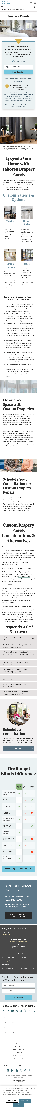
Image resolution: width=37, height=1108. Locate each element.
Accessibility (18, 1052)
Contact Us (17, 748)
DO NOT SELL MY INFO (18, 1055)
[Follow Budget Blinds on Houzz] (16, 1011)
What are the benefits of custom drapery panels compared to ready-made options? (18, 654)
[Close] (35, 1088)
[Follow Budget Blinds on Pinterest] (29, 1011)
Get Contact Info (17, 9)
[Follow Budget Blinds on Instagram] (4, 1011)
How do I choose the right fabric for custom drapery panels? (18, 645)
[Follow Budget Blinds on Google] (12, 1011)
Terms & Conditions (18, 1049)
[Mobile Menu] (35, 3)
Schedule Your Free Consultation (18, 915)
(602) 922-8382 (34, 7)
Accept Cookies (18, 1105)
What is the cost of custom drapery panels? (14, 685)
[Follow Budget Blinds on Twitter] (34, 1011)
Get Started (18, 72)
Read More (6, 962)
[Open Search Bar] (31, 3)
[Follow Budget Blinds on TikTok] (29, 1070)
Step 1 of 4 (19, 61)
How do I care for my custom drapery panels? (15, 678)
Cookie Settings (12, 1100)
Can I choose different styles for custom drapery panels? (16, 670)
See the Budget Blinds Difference (18, 868)
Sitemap (18, 1044)
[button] (7, 9)
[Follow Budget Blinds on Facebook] (8, 1011)
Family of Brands (9, 1023)
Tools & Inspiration (10, 1033)
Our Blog (6, 1038)
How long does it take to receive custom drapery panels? (16, 692)
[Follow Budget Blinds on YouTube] (25, 1011)
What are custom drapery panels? (14, 638)
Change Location (6, 934)
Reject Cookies (25, 1100)
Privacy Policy (28, 100)
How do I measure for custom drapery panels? (15, 663)
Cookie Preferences (19, 1058)
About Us (6, 1028)
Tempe (5, 7)
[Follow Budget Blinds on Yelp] (21, 1011)
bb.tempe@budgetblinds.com (18, 941)
